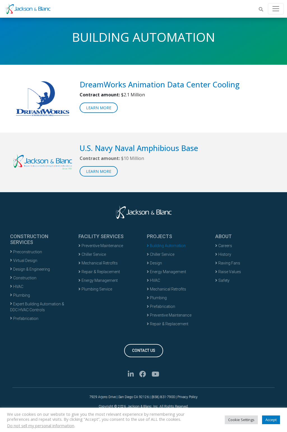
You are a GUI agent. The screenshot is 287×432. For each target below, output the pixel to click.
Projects (159, 236)
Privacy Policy (187, 397)
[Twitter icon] (142, 375)
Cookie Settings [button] (241, 419)
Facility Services (101, 236)
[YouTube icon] (155, 375)
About (223, 236)
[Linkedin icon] (131, 375)
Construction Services (29, 239)
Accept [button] (271, 419)
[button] (261, 9)
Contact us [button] (143, 350)
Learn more (98, 107)
